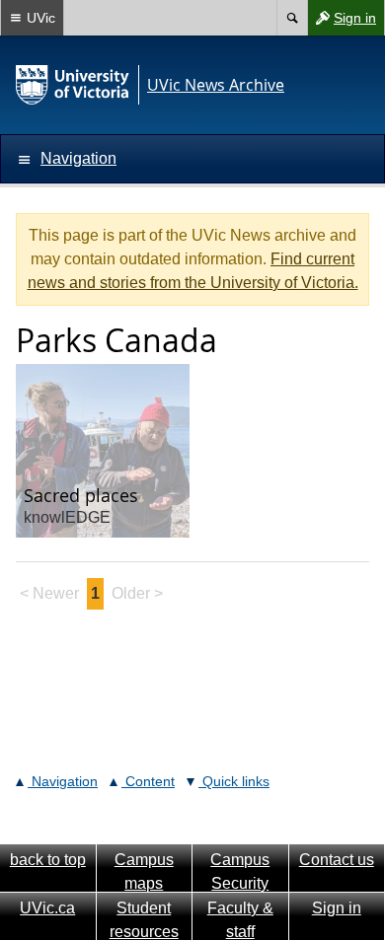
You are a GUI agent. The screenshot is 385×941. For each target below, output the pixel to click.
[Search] (291, 18)
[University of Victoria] (73, 85)
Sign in (341, 22)
